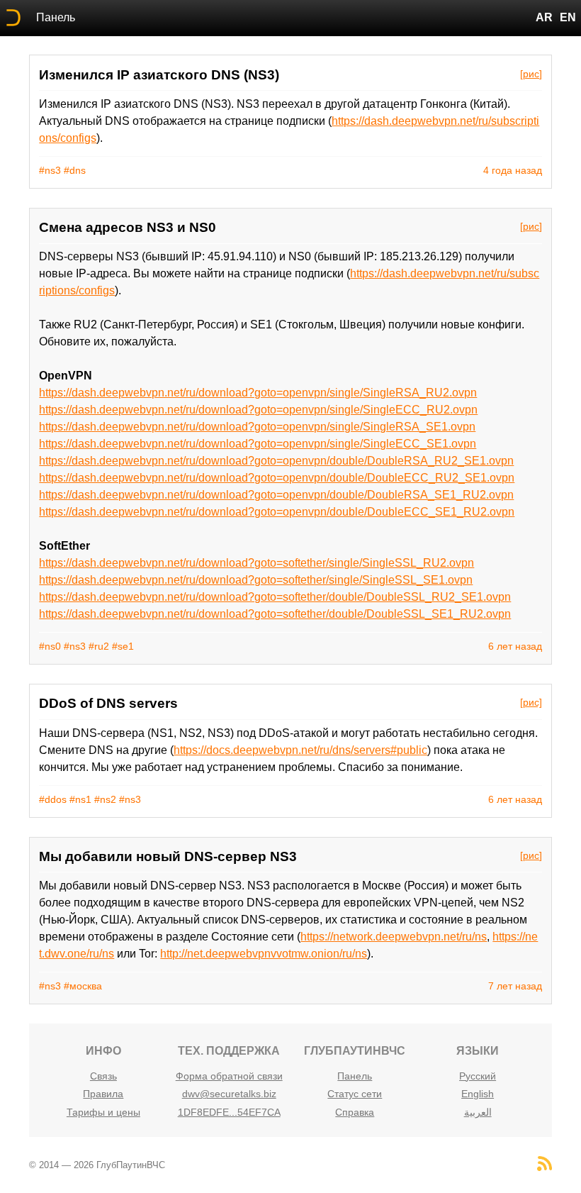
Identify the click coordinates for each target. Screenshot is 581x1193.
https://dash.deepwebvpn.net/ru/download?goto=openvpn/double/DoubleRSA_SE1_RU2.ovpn (276, 495)
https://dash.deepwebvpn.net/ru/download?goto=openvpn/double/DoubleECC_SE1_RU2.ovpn (276, 512)
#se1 (123, 646)
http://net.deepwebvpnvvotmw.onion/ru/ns (263, 954)
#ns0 (50, 646)
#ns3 (50, 170)
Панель (55, 17)
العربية (478, 1112)
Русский (477, 1076)
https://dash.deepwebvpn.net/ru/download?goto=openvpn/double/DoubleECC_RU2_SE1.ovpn (276, 478)
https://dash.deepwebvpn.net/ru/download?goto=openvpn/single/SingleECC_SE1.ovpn (257, 444)
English (477, 1093)
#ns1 (80, 799)
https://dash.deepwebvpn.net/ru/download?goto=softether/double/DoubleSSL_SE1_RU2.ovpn (275, 614)
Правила (103, 1093)
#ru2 (99, 646)
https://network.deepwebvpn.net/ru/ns (393, 937)
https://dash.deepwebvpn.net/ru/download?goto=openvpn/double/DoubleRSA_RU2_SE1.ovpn (276, 461)
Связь (103, 1076)
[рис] (531, 73)
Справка (354, 1112)
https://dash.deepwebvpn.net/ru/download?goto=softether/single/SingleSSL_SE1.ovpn (256, 580)
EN (568, 17)
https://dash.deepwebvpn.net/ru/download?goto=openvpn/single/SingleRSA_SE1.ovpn (257, 427)
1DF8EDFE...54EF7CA (229, 1112)
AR (544, 17)
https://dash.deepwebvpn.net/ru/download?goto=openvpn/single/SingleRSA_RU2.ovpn (258, 393)
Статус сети (354, 1093)
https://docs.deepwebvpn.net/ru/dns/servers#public (300, 750)
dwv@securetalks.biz (229, 1093)
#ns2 (105, 799)
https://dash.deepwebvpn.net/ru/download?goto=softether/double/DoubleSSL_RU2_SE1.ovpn (275, 597)
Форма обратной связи (229, 1076)
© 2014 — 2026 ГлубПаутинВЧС (97, 1165)
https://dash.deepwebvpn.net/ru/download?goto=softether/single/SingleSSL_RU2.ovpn (256, 563)
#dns (75, 170)
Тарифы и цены (103, 1112)
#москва (83, 986)
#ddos (53, 799)
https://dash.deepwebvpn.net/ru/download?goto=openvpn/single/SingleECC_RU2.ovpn (258, 410)
